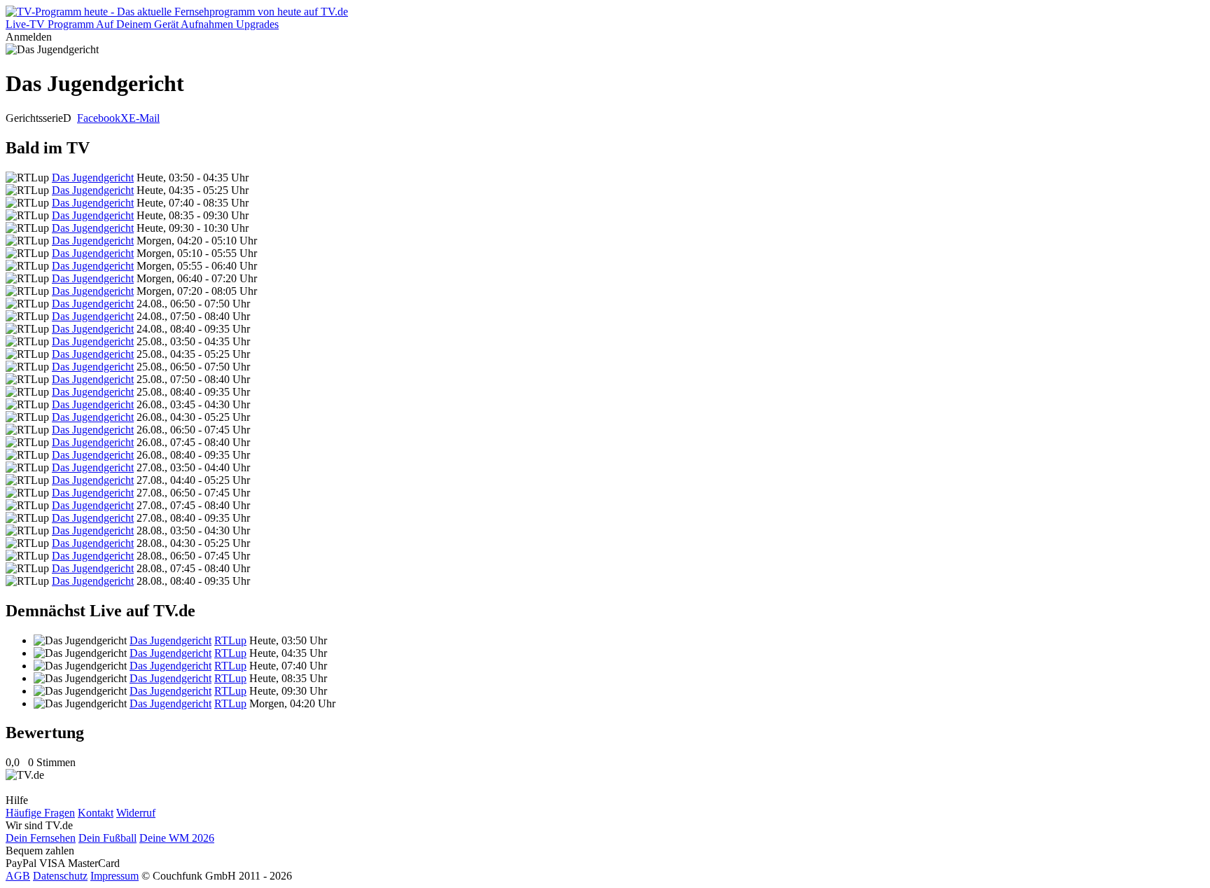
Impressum (114, 876)
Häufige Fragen (40, 813)
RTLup (230, 640)
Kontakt (95, 813)
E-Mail (144, 118)
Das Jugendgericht (93, 177)
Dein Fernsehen (41, 838)
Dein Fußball (107, 838)
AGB (18, 876)
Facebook (98, 118)
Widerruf (135, 813)
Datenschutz (60, 876)
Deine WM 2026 (176, 838)
